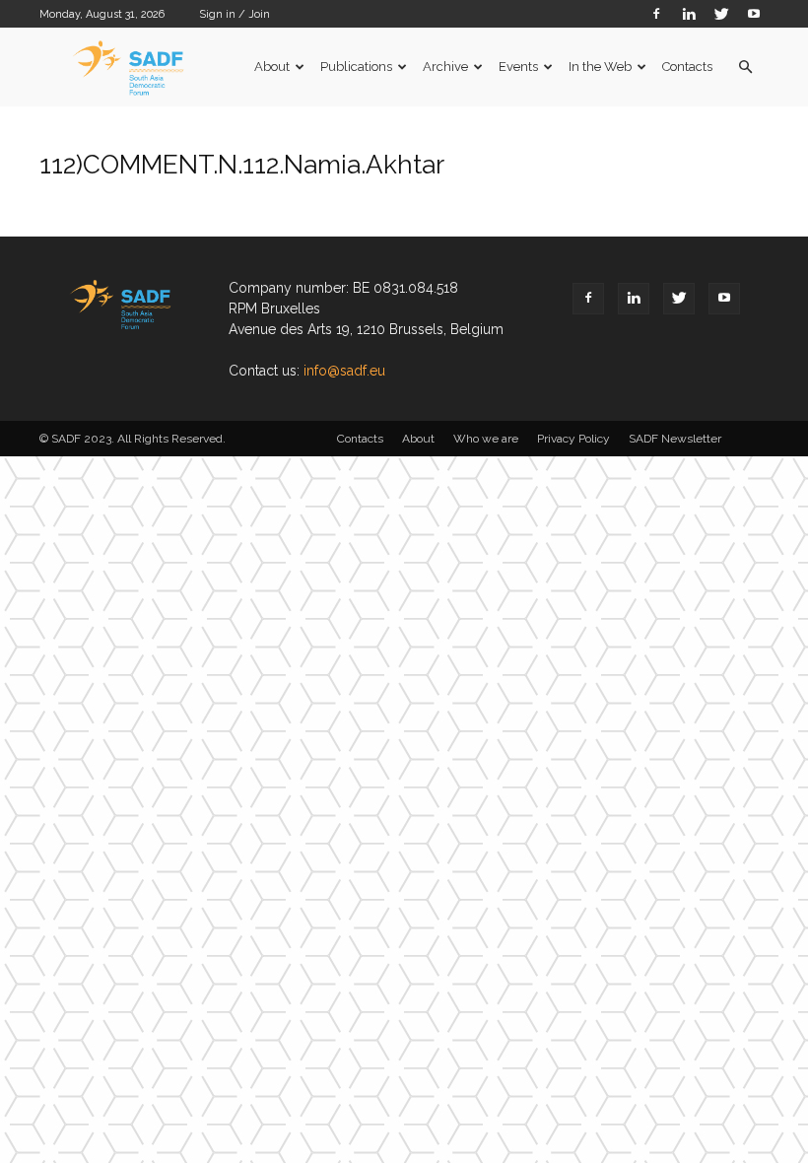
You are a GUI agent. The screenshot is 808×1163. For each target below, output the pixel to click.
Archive (445, 66)
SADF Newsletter (675, 438)
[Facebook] (656, 13)
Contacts (687, 66)
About (272, 66)
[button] (745, 67)
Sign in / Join (234, 14)
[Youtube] (754, 13)
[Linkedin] (689, 13)
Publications (356, 66)
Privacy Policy (573, 438)
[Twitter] (721, 13)
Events (518, 66)
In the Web (600, 66)
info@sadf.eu (344, 370)
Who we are (485, 438)
